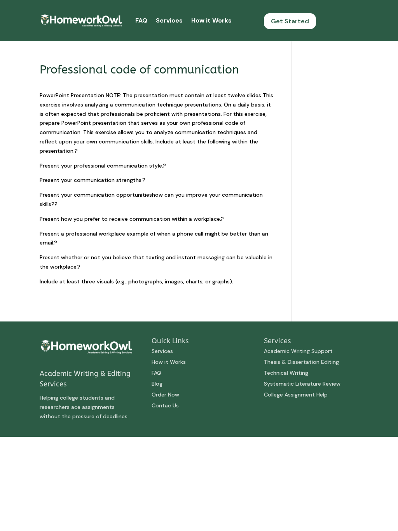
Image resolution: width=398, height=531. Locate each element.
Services (169, 20)
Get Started (290, 21)
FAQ (141, 20)
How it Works (211, 20)
